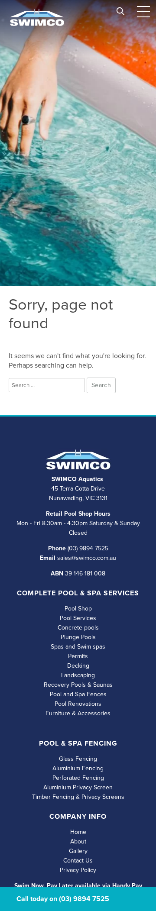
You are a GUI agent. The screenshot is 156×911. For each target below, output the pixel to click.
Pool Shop (78, 608)
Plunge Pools (78, 637)
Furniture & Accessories (78, 713)
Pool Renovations (78, 703)
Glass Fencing (78, 758)
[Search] (120, 9)
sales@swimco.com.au (86, 557)
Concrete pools (78, 627)
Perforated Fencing (78, 777)
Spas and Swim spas (78, 646)
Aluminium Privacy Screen (78, 787)
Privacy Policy (78, 870)
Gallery (78, 851)
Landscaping (78, 675)
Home (78, 832)
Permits (78, 656)
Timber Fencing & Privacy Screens (78, 796)
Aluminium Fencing (78, 768)
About (78, 841)
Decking (78, 665)
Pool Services (78, 618)
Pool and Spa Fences (78, 694)
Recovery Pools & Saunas (78, 684)
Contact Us (78, 860)
